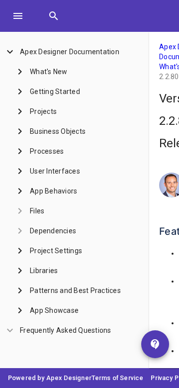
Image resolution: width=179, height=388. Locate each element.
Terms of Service (117, 378)
